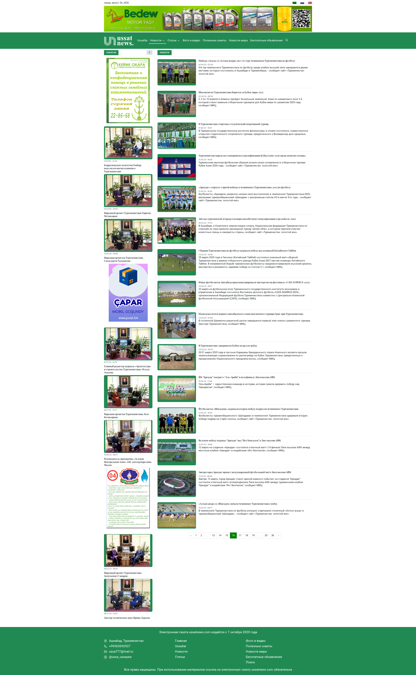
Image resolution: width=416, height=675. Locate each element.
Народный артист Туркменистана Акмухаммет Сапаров (122, 574)
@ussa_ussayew (120, 657)
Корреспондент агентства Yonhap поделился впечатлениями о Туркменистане (122, 168)
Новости (156, 40)
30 (272, 535)
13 (213, 535)
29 (266, 535)
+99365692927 (119, 646)
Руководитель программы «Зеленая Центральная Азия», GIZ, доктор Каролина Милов (127, 461)
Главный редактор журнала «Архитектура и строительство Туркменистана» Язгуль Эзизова (127, 369)
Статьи (172, 40)
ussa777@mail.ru (120, 651)
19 (253, 535)
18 (246, 535)
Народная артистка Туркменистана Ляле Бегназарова (126, 415)
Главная (181, 641)
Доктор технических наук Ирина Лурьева (127, 617)
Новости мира (238, 40)
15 (226, 535)
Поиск (250, 662)
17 (240, 535)
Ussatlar (142, 40)
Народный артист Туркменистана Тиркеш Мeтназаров (127, 214)
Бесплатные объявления (266, 40)
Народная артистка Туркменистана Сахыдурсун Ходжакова (123, 259)
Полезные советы (214, 40)
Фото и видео (191, 40)
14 (220, 535)
